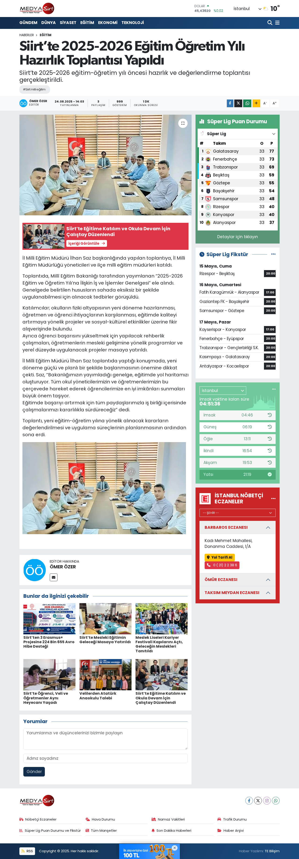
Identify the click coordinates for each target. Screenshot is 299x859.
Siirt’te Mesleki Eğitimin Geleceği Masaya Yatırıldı (105, 640)
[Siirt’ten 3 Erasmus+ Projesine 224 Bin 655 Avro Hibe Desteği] (49, 618)
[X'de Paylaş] (238, 103)
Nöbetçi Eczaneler (41, 819)
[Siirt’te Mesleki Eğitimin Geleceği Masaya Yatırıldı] (105, 618)
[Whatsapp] (276, 800)
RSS (29, 851)
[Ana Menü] (276, 23)
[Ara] (270, 23)
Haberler (26, 35)
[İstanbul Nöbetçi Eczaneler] (273, 498)
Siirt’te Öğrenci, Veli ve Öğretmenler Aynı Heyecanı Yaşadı (45, 698)
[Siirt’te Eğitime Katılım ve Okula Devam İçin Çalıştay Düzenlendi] (161, 674)
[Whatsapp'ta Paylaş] (247, 103)
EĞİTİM (87, 22)
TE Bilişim (272, 851)
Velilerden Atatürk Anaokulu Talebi (97, 696)
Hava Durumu (103, 819)
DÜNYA (48, 22)
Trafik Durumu (235, 819)
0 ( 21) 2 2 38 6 (224, 565)
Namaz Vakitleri (171, 819)
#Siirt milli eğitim (34, 89)
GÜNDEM (28, 22)
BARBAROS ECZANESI (226, 527)
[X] (258, 800)
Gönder (34, 771)
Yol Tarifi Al (221, 557)
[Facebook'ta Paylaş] (230, 103)
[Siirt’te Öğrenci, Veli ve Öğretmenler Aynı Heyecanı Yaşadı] (49, 674)
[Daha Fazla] (256, 103)
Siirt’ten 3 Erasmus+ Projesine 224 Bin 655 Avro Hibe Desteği (49, 642)
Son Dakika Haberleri (174, 830)
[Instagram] (267, 800)
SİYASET (68, 22)
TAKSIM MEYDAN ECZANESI (232, 592)
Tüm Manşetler (104, 830)
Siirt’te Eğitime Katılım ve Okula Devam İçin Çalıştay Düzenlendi (160, 698)
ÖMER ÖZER (63, 567)
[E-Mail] (53, 577)
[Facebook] (249, 800)
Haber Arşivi (234, 830)
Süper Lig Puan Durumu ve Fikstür (53, 830)
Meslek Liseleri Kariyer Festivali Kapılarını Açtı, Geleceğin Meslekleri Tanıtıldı (159, 644)
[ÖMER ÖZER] (34, 570)
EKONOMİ (107, 22)
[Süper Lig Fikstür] (273, 254)
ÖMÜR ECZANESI (221, 579)
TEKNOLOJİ (132, 22)
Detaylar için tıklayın (237, 237)
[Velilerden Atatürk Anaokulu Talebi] (105, 674)
